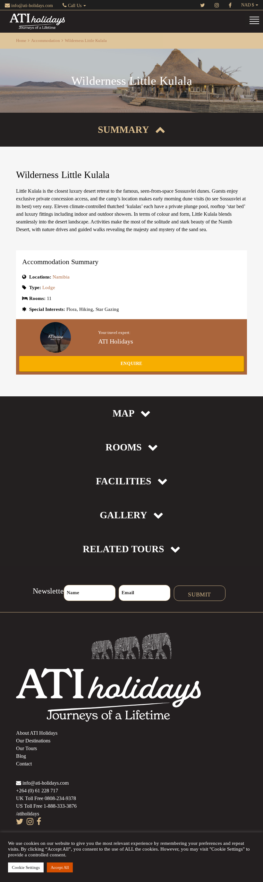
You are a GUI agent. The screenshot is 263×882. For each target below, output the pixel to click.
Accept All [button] (60, 867)
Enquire (131, 363)
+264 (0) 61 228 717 (37, 790)
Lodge (48, 287)
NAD (246, 5)
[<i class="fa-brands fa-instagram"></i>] (217, 5)
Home (21, 40)
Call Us (75, 5)
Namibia (61, 276)
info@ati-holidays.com (31, 5)
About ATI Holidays (36, 733)
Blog (21, 756)
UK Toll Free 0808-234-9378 (46, 798)
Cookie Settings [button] (26, 867)
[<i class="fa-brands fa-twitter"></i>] (202, 5)
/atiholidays (27, 813)
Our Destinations (33, 740)
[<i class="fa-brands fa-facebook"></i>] (230, 5)
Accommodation (45, 40)
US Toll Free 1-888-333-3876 (46, 806)
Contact (24, 763)
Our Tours (26, 748)
